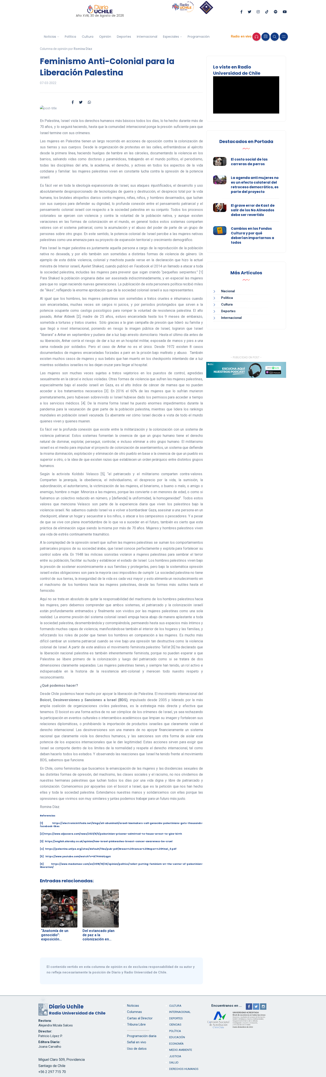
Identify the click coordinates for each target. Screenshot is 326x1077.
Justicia (175, 1056)
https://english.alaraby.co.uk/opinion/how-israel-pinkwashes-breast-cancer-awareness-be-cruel (108, 841)
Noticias (50, 36)
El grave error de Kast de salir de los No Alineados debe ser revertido (253, 210)
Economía (176, 1043)
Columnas (134, 1012)
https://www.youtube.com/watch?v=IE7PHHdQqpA (78, 856)
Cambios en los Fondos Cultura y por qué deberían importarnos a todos (252, 235)
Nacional (228, 291)
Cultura (87, 36)
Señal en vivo (136, 1042)
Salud (174, 1062)
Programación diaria (141, 1036)
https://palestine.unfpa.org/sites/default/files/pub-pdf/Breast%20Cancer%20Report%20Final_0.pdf (111, 849)
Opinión (105, 36)
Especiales (171, 36)
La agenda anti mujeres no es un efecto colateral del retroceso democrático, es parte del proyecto (255, 184)
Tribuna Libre (136, 1024)
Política (70, 36)
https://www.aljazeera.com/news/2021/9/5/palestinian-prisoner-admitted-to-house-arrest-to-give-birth (113, 834)
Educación (177, 1037)
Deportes (124, 36)
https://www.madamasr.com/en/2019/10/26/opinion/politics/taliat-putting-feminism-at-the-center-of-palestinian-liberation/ (121, 865)
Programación (199, 36)
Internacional (147, 36)
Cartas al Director (140, 1018)
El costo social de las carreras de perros (249, 161)
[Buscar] (275, 37)
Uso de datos (137, 1049)
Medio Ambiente (180, 1049)
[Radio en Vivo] (256, 37)
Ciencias (175, 1024)
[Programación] (265, 37)
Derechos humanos (183, 1069)
